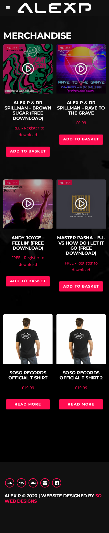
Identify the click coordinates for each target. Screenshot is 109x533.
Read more (28, 404)
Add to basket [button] (28, 151)
